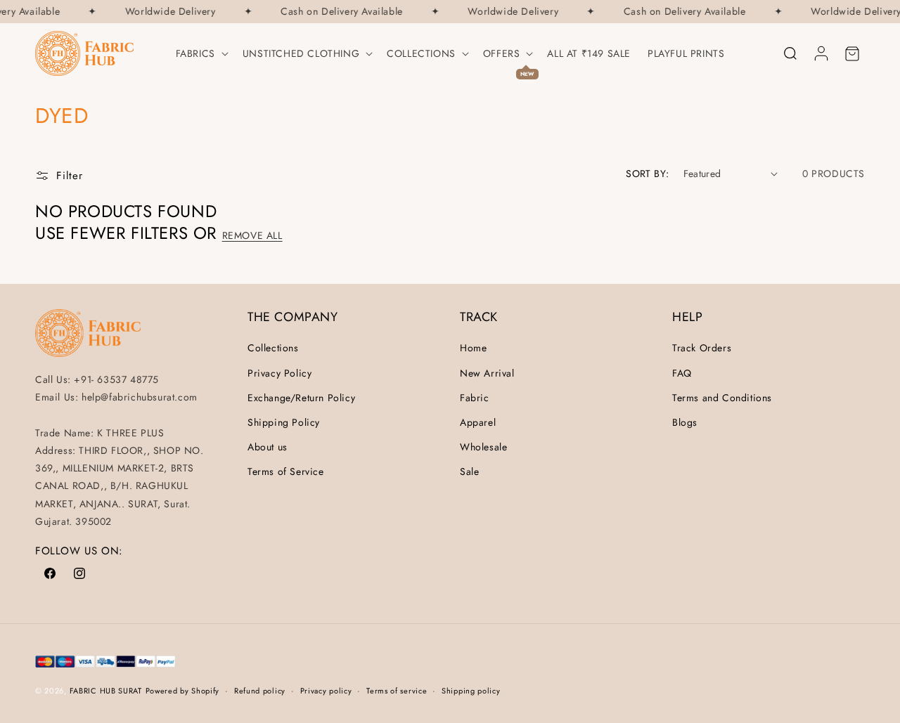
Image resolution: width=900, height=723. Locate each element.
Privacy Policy (279, 373)
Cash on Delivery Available (339, 12)
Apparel (478, 422)
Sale (469, 471)
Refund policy (259, 690)
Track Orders (701, 348)
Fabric (474, 398)
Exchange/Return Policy (301, 398)
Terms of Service (286, 471)
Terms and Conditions (722, 398)
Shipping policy (471, 690)
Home (473, 348)
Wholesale (483, 447)
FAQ (682, 373)
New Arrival (487, 373)
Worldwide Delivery (168, 12)
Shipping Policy (284, 422)
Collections (421, 53)
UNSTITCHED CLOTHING (301, 53)
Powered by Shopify (183, 690)
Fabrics (195, 53)
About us (268, 447)
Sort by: (647, 174)
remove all (252, 235)
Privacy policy (326, 690)
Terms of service (396, 690)
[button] (200, 53)
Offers (501, 53)
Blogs (685, 422)
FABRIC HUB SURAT (106, 690)
